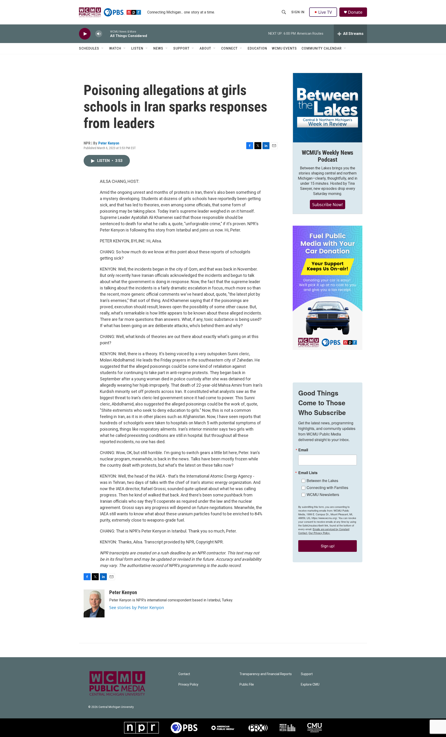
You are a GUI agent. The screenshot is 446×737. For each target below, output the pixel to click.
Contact (184, 674)
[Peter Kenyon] (94, 603)
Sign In (298, 12)
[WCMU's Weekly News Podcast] (327, 107)
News (158, 48)
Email (303, 450)
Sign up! (327, 546)
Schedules (89, 48)
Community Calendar (322, 48)
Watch (115, 48)
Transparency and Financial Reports (265, 674)
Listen (137, 48)
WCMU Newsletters (323, 494)
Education (257, 48)
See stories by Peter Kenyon (136, 607)
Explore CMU (310, 684)
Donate (355, 12)
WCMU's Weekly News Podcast (327, 156)
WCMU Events (284, 48)
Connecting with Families (327, 487)
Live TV (325, 12)
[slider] (106, 33)
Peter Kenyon (108, 143)
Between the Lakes (322, 480)
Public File (246, 684)
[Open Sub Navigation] (103, 48)
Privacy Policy (188, 684)
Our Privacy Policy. (319, 533)
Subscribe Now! (327, 204)
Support (181, 48)
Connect (229, 48)
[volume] (99, 34)
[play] (85, 34)
